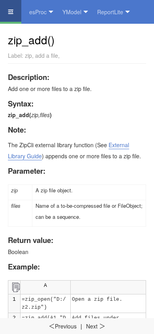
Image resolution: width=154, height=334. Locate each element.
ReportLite (110, 12)
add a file (46, 55)
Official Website (71, 36)
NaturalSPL (22, 36)
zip (28, 55)
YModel (71, 12)
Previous (63, 326)
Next (95, 326)
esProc (38, 12)
